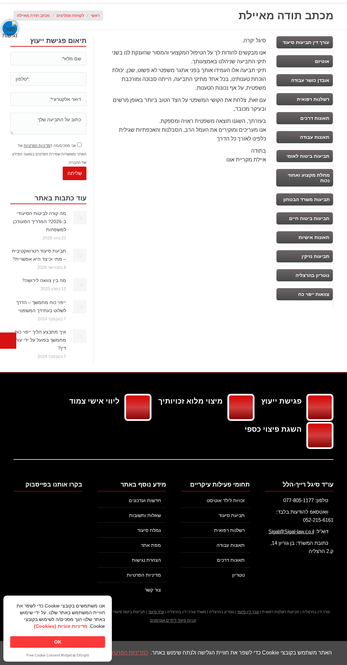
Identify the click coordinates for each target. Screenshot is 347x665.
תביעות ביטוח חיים (309, 218)
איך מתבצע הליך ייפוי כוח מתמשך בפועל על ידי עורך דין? (39, 340)
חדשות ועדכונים (145, 500)
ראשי (95, 15)
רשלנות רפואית (313, 99)
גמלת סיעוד (149, 530)
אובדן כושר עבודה (310, 80)
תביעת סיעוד (232, 515)
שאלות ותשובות (145, 515)
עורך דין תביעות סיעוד (306, 42)
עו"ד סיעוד (156, 612)
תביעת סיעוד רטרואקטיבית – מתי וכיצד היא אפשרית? (39, 255)
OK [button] (57, 642)
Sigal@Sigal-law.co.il (291, 531)
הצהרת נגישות (146, 560)
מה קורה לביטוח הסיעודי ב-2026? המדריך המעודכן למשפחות (39, 221)
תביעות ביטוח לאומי (307, 156)
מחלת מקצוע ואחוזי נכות (309, 177)
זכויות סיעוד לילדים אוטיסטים (173, 620)
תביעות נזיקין (315, 256)
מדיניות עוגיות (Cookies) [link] (60, 626)
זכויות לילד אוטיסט (226, 500)
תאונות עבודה (314, 137)
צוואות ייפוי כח (313, 294)
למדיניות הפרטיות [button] (128, 653)
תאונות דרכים (314, 118)
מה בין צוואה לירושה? (44, 280)
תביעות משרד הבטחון (306, 199)
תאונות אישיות (314, 237)
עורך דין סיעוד (248, 612)
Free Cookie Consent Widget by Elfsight (57, 656)
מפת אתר (151, 545)
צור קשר (153, 590)
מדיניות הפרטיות (37, 146)
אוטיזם (322, 61)
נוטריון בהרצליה (312, 275)
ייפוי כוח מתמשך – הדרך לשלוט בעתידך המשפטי (41, 306)
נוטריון (238, 575)
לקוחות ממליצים (70, 15)
